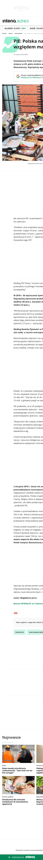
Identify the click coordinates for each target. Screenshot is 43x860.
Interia (4, 33)
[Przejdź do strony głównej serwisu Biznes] (23, 21)
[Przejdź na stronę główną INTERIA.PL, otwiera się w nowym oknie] (9, 21)
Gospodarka (18, 33)
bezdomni (19, 632)
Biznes (11, 33)
